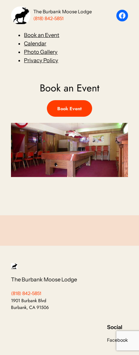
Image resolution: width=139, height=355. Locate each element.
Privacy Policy (41, 60)
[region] (69, 160)
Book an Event (41, 35)
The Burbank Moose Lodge (62, 12)
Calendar (35, 43)
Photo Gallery (41, 52)
